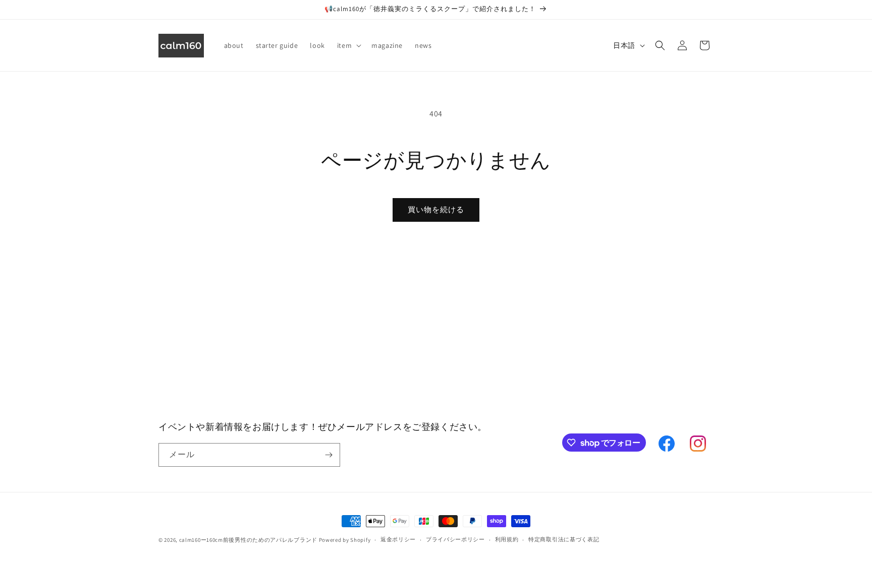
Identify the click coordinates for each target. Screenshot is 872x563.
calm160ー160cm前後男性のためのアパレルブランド (248, 539)
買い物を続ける (436, 209)
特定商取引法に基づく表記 (563, 539)
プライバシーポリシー (455, 539)
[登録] (328, 455)
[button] (348, 45)
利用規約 (507, 539)
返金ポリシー (398, 539)
